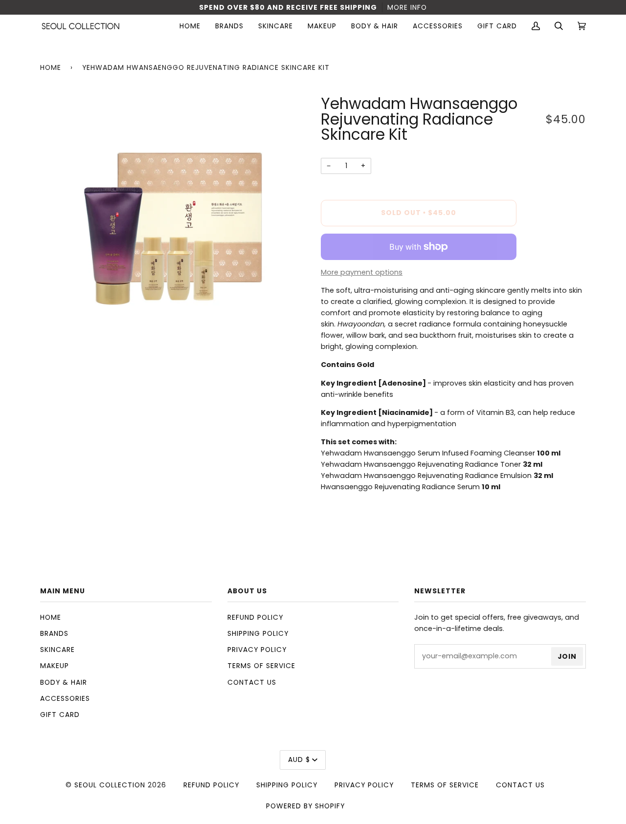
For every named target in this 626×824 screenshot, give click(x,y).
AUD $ (299, 759)
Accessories (65, 698)
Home (50, 67)
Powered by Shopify (305, 806)
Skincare (57, 649)
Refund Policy (255, 617)
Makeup (54, 666)
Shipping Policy (258, 633)
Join (567, 656)
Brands (54, 633)
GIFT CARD (60, 714)
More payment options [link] (361, 272)
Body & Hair (63, 682)
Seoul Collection (109, 785)
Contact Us (251, 682)
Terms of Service (261, 666)
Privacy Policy (257, 649)
